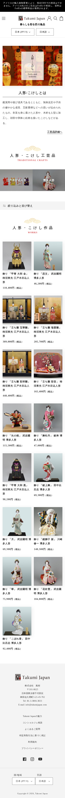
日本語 (43, 32)
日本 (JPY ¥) (21, 32)
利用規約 (32, 742)
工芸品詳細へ (54, 132)
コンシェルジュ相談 (32, 722)
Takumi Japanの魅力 (32, 716)
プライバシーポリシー (32, 748)
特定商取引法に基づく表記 (32, 735)
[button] (4, 18)
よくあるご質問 (32, 729)
